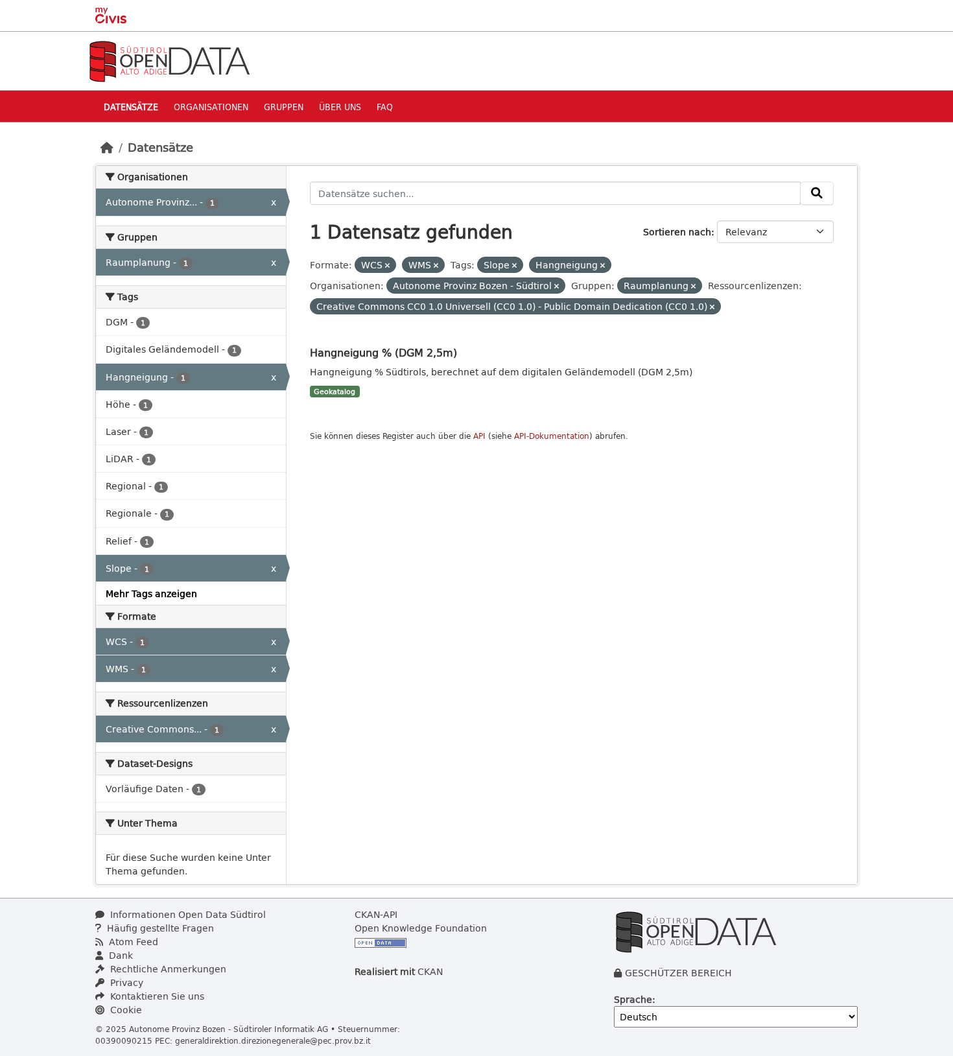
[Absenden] (817, 193)
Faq (385, 106)
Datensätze (131, 106)
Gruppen (283, 106)
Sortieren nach (677, 232)
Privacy (125, 982)
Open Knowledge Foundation (421, 928)
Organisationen (211, 106)
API (479, 436)
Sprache (633, 999)
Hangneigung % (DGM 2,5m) (383, 352)
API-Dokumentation (551, 436)
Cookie (125, 1009)
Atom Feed (132, 941)
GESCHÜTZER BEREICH (678, 973)
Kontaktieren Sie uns (156, 996)
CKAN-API (376, 914)
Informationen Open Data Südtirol (187, 914)
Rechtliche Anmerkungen (167, 969)
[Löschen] (387, 265)
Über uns (340, 106)
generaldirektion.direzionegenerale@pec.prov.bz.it (273, 1040)
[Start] (106, 147)
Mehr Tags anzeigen (151, 593)
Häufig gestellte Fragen (159, 928)
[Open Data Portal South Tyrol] (169, 60)
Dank (119, 955)
